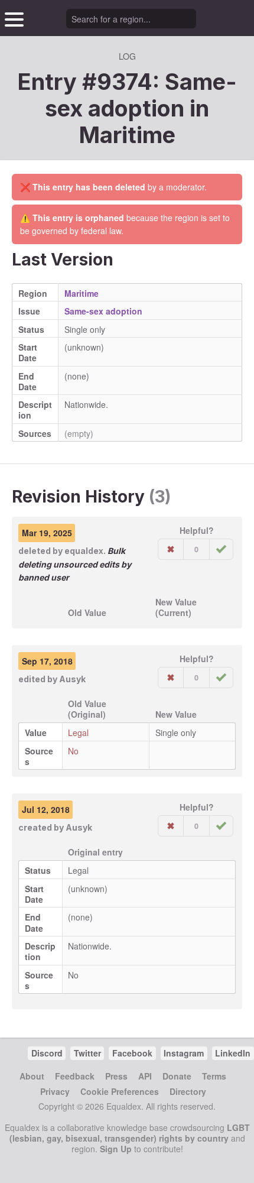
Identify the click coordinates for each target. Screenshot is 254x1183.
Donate (176, 1076)
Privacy (55, 1091)
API (145, 1076)
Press (116, 1076)
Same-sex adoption (103, 311)
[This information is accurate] (221, 549)
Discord (47, 1053)
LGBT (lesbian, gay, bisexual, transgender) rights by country (129, 1133)
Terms (214, 1076)
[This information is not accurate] (171, 549)
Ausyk (72, 679)
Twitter (87, 1053)
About (31, 1076)
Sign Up (116, 1149)
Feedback (75, 1076)
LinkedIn (232, 1053)
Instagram (184, 1053)
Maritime (127, 134)
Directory (188, 1091)
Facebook (132, 1053)
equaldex (83, 551)
